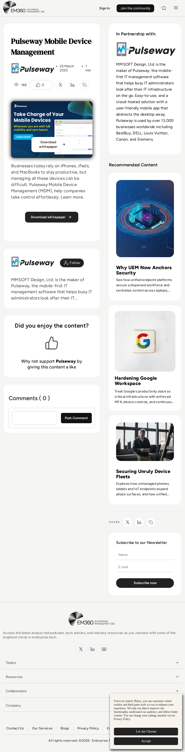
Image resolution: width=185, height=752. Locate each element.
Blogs (64, 728)
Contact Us (15, 728)
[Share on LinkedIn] (72, 85)
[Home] (24, 13)
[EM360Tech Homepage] (92, 628)
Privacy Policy (88, 728)
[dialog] (146, 721)
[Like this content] (38, 84)
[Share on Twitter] (60, 85)
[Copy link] (84, 85)
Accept (146, 741)
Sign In (104, 8)
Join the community (135, 8)
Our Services (42, 728)
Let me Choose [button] (146, 731)
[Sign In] (72, 263)
